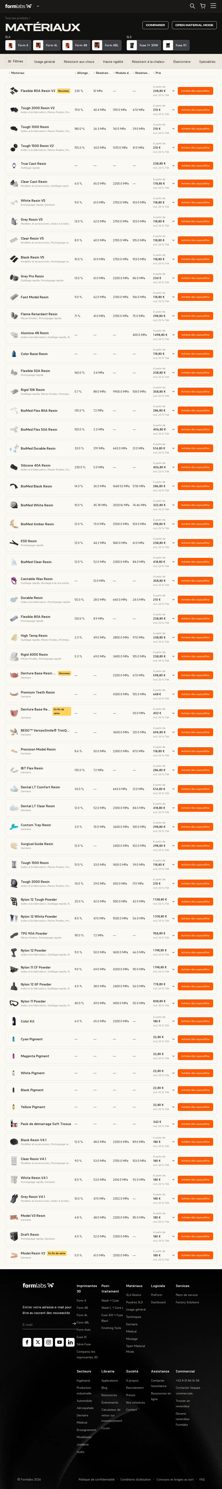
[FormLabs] (18, 6)
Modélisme (84, 1437)
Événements (109, 1402)
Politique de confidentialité (97, 1479)
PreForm (156, 1295)
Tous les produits (16, 18)
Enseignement (86, 1430)
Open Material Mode (194, 25)
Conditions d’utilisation (136, 1479)
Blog (104, 1388)
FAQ (202, 1479)
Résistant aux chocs (79, 61)
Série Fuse (84, 1344)
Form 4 (81, 1300)
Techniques (133, 1317)
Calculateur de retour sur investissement (111, 1415)
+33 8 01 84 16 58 (187, 1380)
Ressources (109, 1395)
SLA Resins (133, 1295)
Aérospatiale (85, 1408)
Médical (131, 1331)
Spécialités (207, 61)
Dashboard (158, 1302)
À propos (132, 1380)
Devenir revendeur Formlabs (183, 1419)
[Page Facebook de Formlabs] (27, 1342)
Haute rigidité (113, 61)
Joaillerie (83, 1444)
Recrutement (135, 1388)
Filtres (18, 61)
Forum (105, 1428)
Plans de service (187, 1295)
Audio (80, 1452)
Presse (130, 1395)
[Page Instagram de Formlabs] (48, 1342)
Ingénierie (83, 1380)
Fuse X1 (82, 1337)
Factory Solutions (187, 1302)
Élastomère (182, 61)
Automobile (84, 1401)
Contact (131, 1410)
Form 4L (82, 1315)
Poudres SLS (134, 1302)
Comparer (155, 25)
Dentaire (132, 1324)
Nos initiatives (135, 1402)
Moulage (132, 1339)
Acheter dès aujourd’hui (195, 90)
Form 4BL (83, 1322)
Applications (109, 1380)
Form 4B (82, 1308)
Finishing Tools (111, 1328)
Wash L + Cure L (112, 1308)
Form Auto (84, 1330)
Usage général (44, 61)
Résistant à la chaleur (148, 61)
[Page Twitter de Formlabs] (37, 1342)
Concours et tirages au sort (175, 1479)
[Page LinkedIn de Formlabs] (70, 1342)
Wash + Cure (110, 1300)
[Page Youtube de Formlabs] (59, 1342)
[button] (40, 73)
